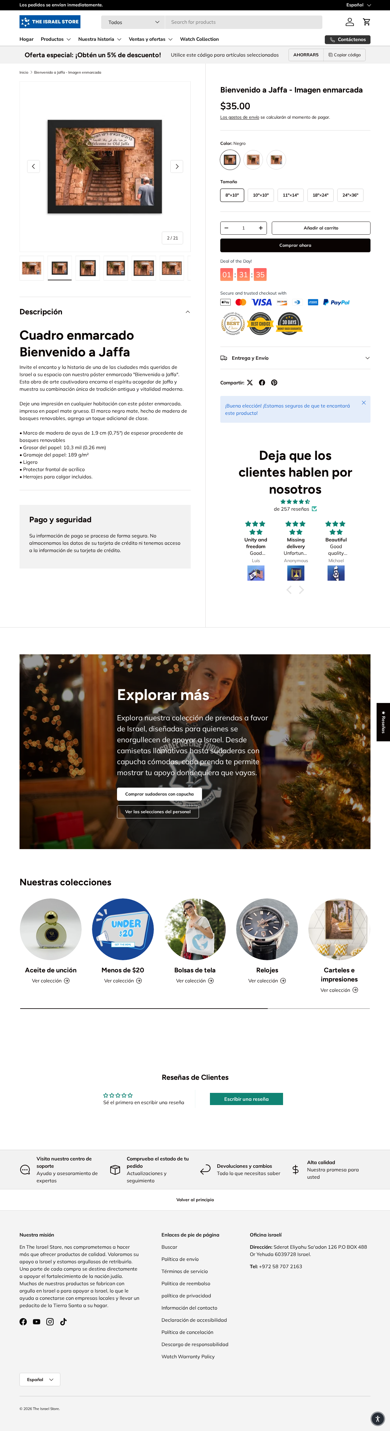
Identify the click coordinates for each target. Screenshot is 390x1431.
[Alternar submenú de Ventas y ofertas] (170, 39)
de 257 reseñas (291, 509)
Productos (52, 39)
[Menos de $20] (123, 929)
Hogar (27, 39)
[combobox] (211, 22)
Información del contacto (189, 1308)
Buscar (169, 1247)
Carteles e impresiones (339, 974)
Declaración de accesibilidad (194, 1320)
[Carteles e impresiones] (339, 929)
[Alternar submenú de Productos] (68, 39)
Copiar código (347, 55)
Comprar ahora (295, 246)
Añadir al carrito (321, 228)
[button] (367, 22)
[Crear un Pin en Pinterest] (274, 382)
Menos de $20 (122, 970)
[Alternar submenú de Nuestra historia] (119, 39)
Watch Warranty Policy (188, 1356)
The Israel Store (46, 1408)
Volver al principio (195, 1199)
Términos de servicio (184, 1271)
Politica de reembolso (185, 1283)
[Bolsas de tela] (195, 929)
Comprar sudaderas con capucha (159, 794)
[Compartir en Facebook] (262, 382)
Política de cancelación (187, 1332)
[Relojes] (267, 929)
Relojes (267, 970)
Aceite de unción (50, 970)
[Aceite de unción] (51, 929)
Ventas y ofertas (147, 39)
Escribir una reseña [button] (246, 1099)
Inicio (24, 72)
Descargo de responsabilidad (195, 1344)
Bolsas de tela (195, 970)
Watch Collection (199, 39)
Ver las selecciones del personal (158, 811)
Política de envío (180, 1259)
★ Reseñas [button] (383, 722)
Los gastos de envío (239, 117)
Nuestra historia (96, 39)
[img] (295, 501)
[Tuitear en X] (250, 382)
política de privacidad (186, 1296)
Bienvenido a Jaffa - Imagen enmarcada (67, 72)
